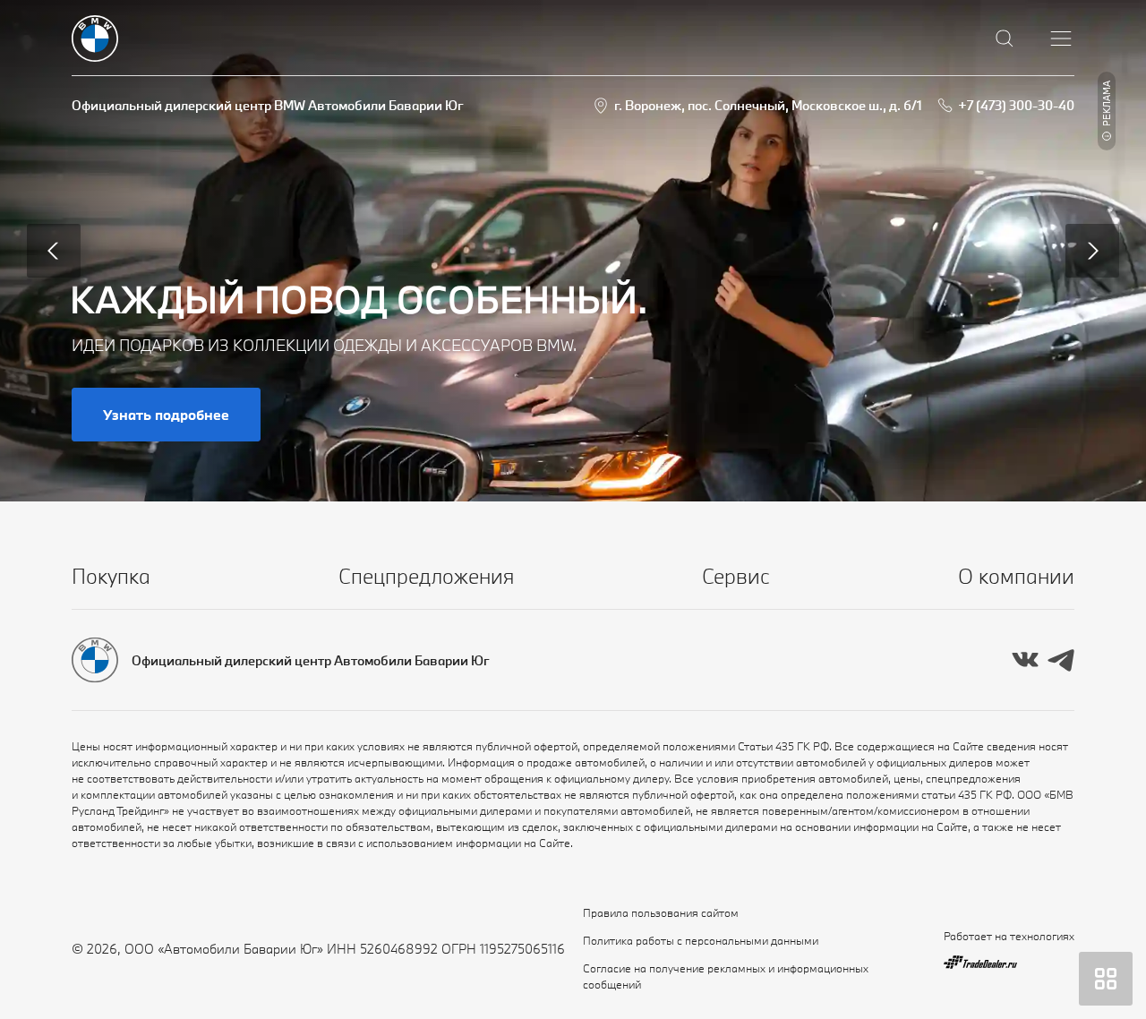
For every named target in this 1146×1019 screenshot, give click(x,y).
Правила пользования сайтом (661, 912)
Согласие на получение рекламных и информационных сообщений (725, 976)
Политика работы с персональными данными (700, 940)
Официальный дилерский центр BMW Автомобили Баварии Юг (268, 105)
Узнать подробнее (166, 415)
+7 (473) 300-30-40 (1016, 105)
